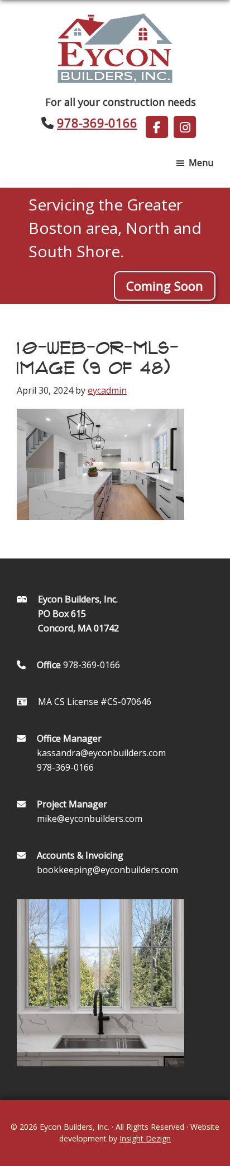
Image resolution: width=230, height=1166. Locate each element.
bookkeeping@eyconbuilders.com (107, 870)
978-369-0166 (97, 122)
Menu (201, 162)
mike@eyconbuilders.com (89, 818)
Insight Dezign (145, 1138)
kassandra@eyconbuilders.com (101, 753)
